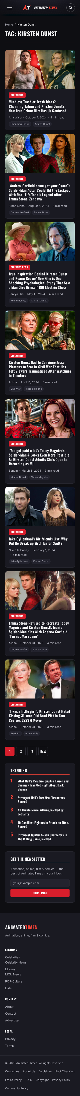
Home (9, 24)
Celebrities (17, 95)
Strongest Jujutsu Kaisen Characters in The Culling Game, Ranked (42, 837)
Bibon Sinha (17, 205)
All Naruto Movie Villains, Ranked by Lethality (41, 812)
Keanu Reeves (18, 300)
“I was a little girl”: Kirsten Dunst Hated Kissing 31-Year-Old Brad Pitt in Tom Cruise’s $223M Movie (39, 716)
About (9, 1006)
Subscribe (40, 893)
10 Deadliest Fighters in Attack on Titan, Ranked (43, 825)
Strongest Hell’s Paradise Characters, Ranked (41, 800)
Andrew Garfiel (19, 649)
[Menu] (10, 7)
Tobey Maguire (39, 477)
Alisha (13, 643)
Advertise (12, 1020)
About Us (29, 1071)
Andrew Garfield (20, 212)
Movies (10, 969)
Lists (8, 988)
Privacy (10, 1039)
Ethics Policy (13, 1080)
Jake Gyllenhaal (19, 561)
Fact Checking (64, 1071)
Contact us (12, 1071)
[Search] (70, 7)
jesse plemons (34, 388)
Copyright (42, 1080)
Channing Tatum (20, 123)
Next (43, 751)
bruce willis (31, 733)
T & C (28, 1080)
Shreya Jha (16, 294)
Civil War (15, 388)
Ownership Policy (16, 1088)
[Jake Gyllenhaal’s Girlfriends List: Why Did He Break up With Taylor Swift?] (40, 506)
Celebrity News (19, 267)
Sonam (13, 470)
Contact (10, 1013)
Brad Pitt (15, 733)
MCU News (13, 974)
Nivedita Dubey (19, 550)
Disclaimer (45, 1071)
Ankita (13, 382)
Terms (9, 1045)
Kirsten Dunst (42, 123)
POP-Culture (13, 981)
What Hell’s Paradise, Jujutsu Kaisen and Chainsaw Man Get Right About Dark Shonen (43, 785)
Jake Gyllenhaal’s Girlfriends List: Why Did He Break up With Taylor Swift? (38, 541)
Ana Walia (15, 117)
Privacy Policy (61, 1080)
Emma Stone (41, 212)
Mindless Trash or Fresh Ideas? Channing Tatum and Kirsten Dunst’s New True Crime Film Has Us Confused (37, 106)
